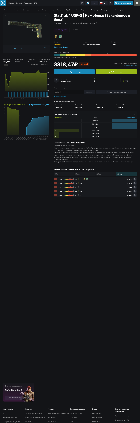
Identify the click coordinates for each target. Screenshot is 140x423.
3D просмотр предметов (12, 422)
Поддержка (28, 3)
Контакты (28, 422)
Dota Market (74, 417)
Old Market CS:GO (76, 413)
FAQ (35, 3)
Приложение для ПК (122, 420)
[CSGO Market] (3, 3)
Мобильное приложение (123, 416)
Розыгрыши (52, 422)
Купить (11, 3)
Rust (71, 422)
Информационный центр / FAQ (58, 413)
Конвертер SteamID (10, 417)
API (4, 413)
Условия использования (33, 413)
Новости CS (96, 413)
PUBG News (96, 422)
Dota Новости (97, 417)
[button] (7, 10)
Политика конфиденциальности (36, 417)
